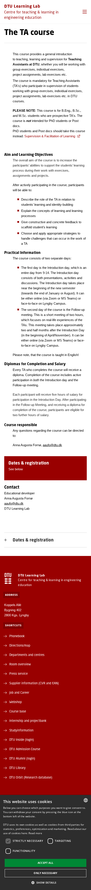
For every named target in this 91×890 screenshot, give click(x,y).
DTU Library (17, 768)
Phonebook (17, 636)
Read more (35, 833)
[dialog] (45, 842)
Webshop (15, 702)
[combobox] (86, 800)
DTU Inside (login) (21, 739)
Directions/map (19, 645)
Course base (17, 711)
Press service (18, 673)
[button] (85, 11)
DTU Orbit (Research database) (30, 777)
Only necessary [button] (45, 873)
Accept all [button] (46, 863)
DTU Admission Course (24, 749)
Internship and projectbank (27, 720)
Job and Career (19, 692)
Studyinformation (21, 730)
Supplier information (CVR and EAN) (34, 683)
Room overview (20, 664)
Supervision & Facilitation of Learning (49, 136)
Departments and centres (26, 655)
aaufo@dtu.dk (52, 445)
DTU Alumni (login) (22, 758)
